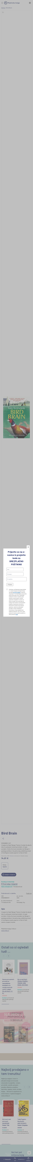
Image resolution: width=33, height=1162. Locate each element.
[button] (28, 546)
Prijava (10, 584)
